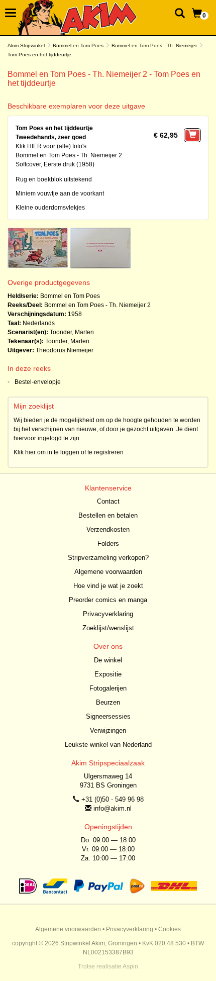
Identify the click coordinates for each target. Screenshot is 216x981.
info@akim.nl (112, 808)
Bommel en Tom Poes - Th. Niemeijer (154, 45)
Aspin (130, 966)
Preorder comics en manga (108, 600)
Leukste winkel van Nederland (108, 744)
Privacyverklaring (108, 614)
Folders (108, 543)
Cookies (169, 929)
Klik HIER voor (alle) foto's (51, 146)
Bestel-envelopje (38, 381)
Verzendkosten (108, 529)
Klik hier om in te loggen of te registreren (69, 452)
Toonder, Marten (72, 332)
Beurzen (108, 702)
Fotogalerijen (108, 688)
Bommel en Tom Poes (78, 45)
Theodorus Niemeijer (64, 350)
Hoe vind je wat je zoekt (108, 586)
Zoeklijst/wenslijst (108, 628)
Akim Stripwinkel (26, 45)
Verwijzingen (108, 730)
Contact (108, 501)
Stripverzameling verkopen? (108, 557)
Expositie (108, 674)
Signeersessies (108, 716)
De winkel (108, 660)
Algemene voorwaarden (108, 571)
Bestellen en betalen (108, 515)
